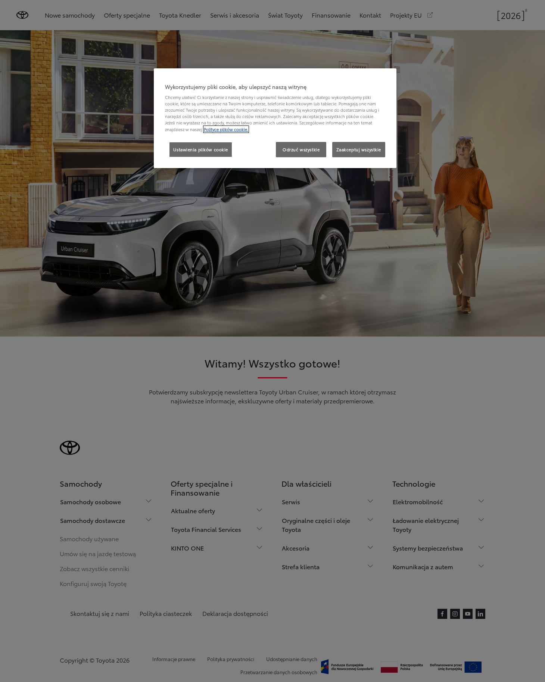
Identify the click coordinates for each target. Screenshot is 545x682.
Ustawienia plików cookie (200, 149)
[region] (275, 118)
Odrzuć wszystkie (301, 149)
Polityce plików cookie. (226, 129)
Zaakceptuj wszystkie (358, 149)
